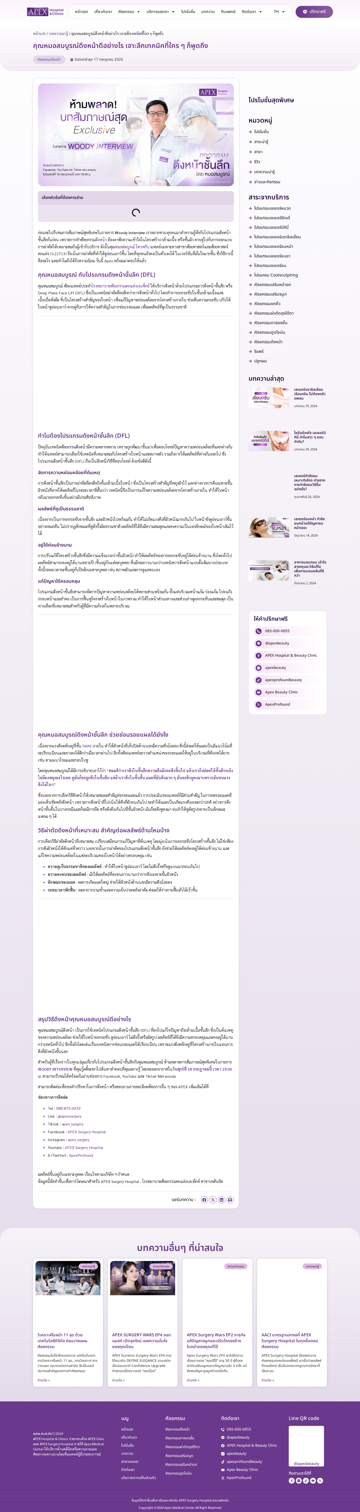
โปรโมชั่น (188, 11)
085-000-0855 (277, 631)
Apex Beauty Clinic (281, 692)
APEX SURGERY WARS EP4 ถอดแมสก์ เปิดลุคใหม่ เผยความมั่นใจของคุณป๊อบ (141, 1341)
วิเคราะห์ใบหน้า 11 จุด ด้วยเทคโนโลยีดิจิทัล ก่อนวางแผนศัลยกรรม (62, 1341)
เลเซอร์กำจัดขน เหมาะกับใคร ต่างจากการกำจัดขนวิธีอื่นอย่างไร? (309, 482)
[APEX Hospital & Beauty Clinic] (259, 656)
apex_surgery (72, 1123)
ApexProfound (277, 704)
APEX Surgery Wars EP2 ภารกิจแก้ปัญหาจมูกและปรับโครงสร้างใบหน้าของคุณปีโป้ (216, 1341)
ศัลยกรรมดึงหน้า (49, 59)
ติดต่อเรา (249, 11)
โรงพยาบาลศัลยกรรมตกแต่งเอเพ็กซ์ (120, 285)
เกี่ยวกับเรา (103, 11)
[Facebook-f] (292, 1481)
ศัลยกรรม (126, 11)
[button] (204, 1199)
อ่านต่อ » (43, 1380)
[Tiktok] (306, 1481)
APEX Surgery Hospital (87, 1131)
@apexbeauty (277, 643)
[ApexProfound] (259, 705)
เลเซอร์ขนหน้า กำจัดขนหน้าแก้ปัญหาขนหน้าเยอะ (309, 523)
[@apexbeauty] (259, 643)
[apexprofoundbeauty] (259, 680)
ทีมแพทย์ (228, 11)
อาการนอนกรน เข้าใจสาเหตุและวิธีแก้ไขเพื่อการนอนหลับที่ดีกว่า (310, 569)
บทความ (208, 11)
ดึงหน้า (101, 239)
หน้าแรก (81, 11)
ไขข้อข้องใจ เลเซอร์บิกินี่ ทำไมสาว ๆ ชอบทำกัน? (310, 437)
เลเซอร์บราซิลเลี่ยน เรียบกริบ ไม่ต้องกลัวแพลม (310, 394)
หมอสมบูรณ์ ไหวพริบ (132, 246)
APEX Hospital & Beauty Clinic (291, 655)
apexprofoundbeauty (283, 680)
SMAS (87, 745)
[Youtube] (313, 1481)
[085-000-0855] (259, 631)
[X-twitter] (320, 1481)
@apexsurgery (69, 1116)
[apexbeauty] (259, 668)
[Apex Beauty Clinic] (259, 692)
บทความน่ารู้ (58, 33)
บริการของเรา (158, 11)
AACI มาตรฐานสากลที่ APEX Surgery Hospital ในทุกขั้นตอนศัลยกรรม (290, 1341)
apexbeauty (275, 668)
